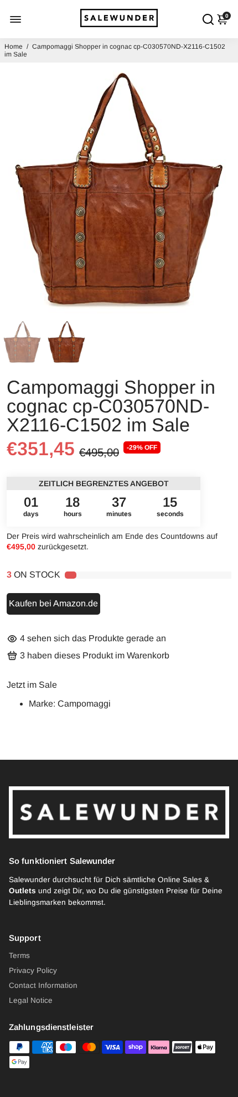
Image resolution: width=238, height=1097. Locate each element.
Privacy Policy (33, 970)
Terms (19, 955)
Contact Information (43, 985)
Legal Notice (31, 1000)
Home (13, 46)
